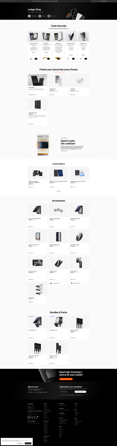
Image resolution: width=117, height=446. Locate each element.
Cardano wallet (46, 426)
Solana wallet (45, 425)
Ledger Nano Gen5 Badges (55, 218)
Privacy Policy (76, 422)
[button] (104, 1)
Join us (75, 405)
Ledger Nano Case (53, 271)
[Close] (31, 439)
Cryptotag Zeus (53, 88)
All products (45, 416)
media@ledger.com (36, 389)
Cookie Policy (76, 423)
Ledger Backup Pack (53, 355)
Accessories (45, 415)
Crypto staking (46, 440)
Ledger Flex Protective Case (34, 244)
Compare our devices (47, 410)
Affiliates (60, 433)
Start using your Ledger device (63, 419)
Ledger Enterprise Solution (62, 405)
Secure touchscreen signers (47, 411)
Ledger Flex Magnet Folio (75, 218)
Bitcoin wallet (45, 422)
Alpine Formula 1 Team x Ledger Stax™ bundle (58, 181)
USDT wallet (45, 430)
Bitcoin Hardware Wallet (62, 423)
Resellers (60, 430)
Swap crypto (45, 441)
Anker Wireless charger (75, 244)
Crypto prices (45, 437)
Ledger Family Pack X (74, 330)
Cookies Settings (20, 443)
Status (60, 434)
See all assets (45, 431)
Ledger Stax (45, 407)
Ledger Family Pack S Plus (34, 355)
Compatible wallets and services (63, 420)
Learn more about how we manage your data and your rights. (75, 395)
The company (76, 413)
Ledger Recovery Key (33, 112)
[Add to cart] (36, 59)
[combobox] (59, 283)
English (30, 407)
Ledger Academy (77, 412)
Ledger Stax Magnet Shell (54, 244)
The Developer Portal (62, 414)
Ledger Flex (45, 406)
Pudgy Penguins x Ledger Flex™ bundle (77, 181)
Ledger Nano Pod (73, 271)
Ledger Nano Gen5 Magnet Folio (35, 218)
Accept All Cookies (28, 443)
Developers (60, 435)
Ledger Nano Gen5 (46, 405)
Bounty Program (61, 429)
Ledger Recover (32, 87)
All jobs (76, 406)
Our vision (76, 411)
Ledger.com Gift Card (33, 271)
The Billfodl (72, 88)
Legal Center (76, 419)
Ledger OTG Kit (31, 297)
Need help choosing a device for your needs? (71, 373)
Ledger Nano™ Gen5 (32, 330)
